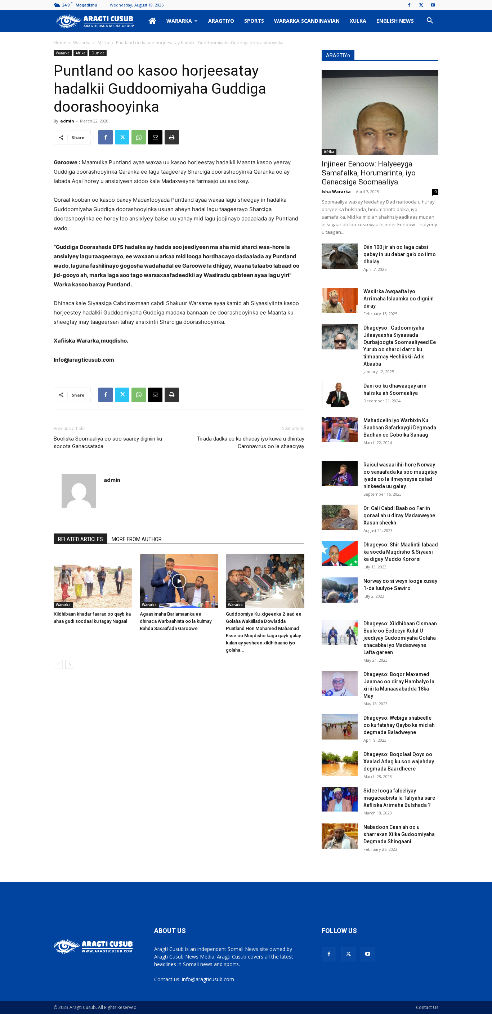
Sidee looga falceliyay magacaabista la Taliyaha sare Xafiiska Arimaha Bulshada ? (399, 798)
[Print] (172, 137)
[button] (429, 21)
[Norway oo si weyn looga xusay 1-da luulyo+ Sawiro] (340, 590)
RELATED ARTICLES (80, 539)
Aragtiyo (221, 20)
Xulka (358, 20)
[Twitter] (421, 5)
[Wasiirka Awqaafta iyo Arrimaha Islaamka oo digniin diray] (340, 300)
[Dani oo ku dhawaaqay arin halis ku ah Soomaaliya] (340, 394)
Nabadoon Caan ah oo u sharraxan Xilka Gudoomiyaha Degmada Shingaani (399, 834)
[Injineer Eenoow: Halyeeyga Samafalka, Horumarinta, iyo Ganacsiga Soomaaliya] (380, 112)
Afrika (103, 43)
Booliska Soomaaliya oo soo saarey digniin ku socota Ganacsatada (108, 442)
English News (395, 20)
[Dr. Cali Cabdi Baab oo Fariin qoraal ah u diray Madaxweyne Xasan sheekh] (340, 517)
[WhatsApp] (138, 137)
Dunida (97, 52)
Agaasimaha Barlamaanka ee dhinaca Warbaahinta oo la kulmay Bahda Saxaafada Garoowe (175, 621)
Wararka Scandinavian (307, 20)
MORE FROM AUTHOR (137, 539)
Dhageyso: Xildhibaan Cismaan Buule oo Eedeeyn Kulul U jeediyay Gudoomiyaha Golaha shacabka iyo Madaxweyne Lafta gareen (400, 638)
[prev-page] (58, 664)
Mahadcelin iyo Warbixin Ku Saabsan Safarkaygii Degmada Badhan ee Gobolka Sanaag (399, 427)
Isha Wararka (336, 191)
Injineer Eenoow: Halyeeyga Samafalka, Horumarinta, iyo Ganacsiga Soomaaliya (369, 173)
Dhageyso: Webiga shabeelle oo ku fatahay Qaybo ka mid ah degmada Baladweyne (399, 725)
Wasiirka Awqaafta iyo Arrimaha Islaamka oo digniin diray (398, 299)
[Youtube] (433, 5)
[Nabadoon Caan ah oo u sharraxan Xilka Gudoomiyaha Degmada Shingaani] (340, 836)
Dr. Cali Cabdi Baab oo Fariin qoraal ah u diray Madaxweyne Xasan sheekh (399, 515)
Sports (254, 20)
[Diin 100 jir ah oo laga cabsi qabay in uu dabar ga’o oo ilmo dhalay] (340, 256)
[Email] (155, 137)
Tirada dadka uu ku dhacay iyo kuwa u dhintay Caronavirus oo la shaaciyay (250, 442)
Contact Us (427, 1007)
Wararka (179, 20)
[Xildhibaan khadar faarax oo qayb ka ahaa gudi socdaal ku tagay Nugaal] (93, 581)
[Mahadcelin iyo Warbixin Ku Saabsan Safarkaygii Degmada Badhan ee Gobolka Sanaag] (340, 429)
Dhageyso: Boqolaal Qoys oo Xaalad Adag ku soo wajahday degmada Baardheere (398, 761)
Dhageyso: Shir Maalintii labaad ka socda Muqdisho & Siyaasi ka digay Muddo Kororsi (400, 552)
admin (67, 121)
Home (60, 43)
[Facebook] (409, 5)
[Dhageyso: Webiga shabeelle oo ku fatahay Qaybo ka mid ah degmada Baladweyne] (340, 727)
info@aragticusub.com (208, 979)
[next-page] (69, 664)
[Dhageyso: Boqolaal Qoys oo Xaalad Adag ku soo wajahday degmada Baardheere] (340, 763)
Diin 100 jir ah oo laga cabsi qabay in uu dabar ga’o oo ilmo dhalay (399, 254)
